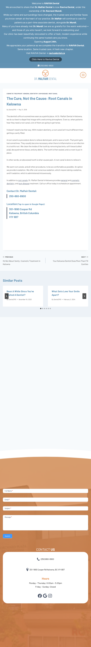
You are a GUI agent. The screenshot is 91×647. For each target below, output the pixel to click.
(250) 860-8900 (47, 559)
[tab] (40, 308)
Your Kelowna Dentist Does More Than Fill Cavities (70, 260)
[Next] (84, 296)
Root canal (53, 93)
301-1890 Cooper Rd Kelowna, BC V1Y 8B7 (47, 569)
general (64, 180)
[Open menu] (83, 75)
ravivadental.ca (57, 53)
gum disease (24, 183)
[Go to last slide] (7, 296)
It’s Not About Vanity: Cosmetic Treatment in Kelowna (21, 260)
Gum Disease (43, 93)
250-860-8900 (17, 196)
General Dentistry (30, 93)
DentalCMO (12, 110)
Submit (7, 536)
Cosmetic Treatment (14, 93)
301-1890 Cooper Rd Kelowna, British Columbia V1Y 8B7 (24, 213)
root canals (23, 180)
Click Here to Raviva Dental (45, 59)
